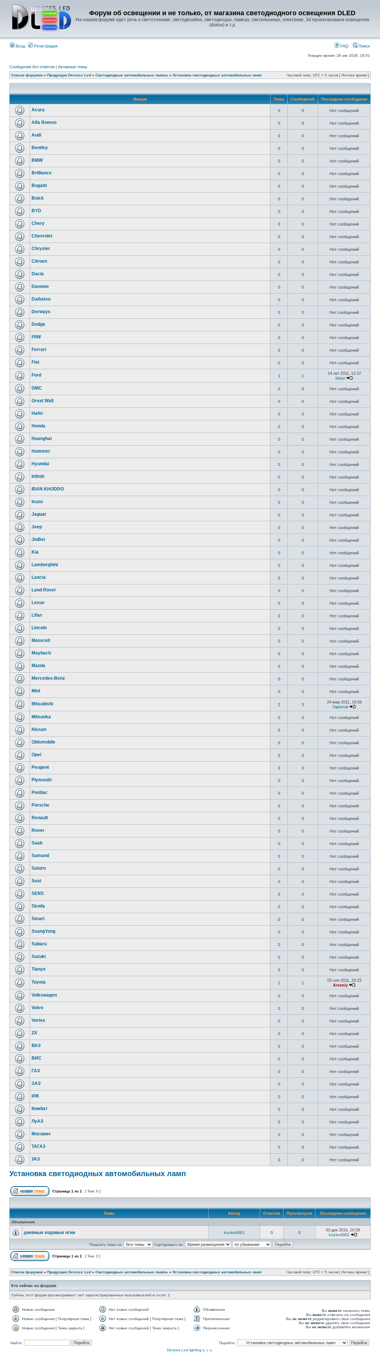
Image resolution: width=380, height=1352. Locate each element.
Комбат (40, 1108)
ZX (34, 1033)
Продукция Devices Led (69, 75)
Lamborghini (45, 564)
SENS (38, 893)
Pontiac (40, 792)
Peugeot (40, 767)
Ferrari (39, 349)
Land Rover (44, 590)
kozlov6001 (234, 1232)
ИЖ (35, 1096)
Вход (19, 46)
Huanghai (42, 438)
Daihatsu (41, 299)
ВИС (37, 1058)
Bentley (40, 147)
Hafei (37, 413)
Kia (35, 552)
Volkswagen (44, 995)
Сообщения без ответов (32, 67)
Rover (38, 830)
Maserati (41, 640)
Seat (36, 880)
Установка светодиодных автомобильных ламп (217, 75)
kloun (340, 378)
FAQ (343, 46)
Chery (38, 223)
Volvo (37, 1007)
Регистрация (45, 46)
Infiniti (38, 476)
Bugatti (39, 185)
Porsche (40, 805)
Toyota (39, 982)
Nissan (39, 729)
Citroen (39, 261)
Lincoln (39, 627)
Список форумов (27, 75)
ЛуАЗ (37, 1121)
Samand (40, 855)
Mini (36, 690)
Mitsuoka (41, 716)
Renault (40, 817)
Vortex (38, 1020)
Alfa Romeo (44, 122)
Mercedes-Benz (48, 678)
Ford (36, 375)
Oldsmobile (43, 742)
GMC (37, 388)
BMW (37, 160)
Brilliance (42, 172)
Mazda (38, 665)
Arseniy (340, 985)
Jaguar (39, 514)
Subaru (39, 943)
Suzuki (39, 956)
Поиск (363, 46)
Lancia (39, 577)
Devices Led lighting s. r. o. (190, 1350)
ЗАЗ (36, 1083)
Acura (38, 109)
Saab (37, 843)
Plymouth (42, 779)
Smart (38, 918)
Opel (36, 754)
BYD (36, 210)
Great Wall (42, 400)
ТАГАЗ (39, 1146)
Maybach (41, 653)
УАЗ (36, 1159)
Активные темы (72, 67)
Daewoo (40, 286)
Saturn (39, 868)
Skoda (38, 906)
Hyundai (40, 463)
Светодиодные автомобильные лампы (131, 75)
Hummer (41, 451)
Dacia (38, 273)
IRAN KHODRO (48, 489)
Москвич (41, 1133)
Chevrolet (42, 236)
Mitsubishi (42, 703)
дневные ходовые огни (49, 1232)
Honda (38, 426)
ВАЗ (36, 1045)
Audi (36, 135)
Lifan (37, 615)
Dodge (38, 324)
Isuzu (37, 501)
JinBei (38, 539)
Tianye (39, 969)
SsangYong (43, 931)
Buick (38, 198)
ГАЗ (36, 1070)
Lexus (38, 602)
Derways (41, 311)
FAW (36, 336)
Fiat (35, 362)
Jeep (37, 526)
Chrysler (41, 248)
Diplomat (340, 707)
